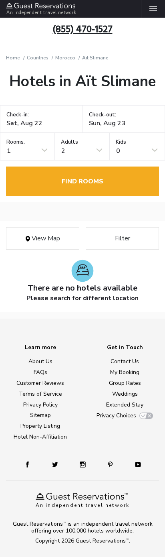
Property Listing (40, 426)
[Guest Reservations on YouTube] (135, 464)
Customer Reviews (40, 383)
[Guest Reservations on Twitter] (56, 464)
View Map (45, 238)
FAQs (40, 372)
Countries (37, 58)
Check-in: (17, 115)
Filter (122, 238)
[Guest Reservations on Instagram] (83, 464)
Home (13, 58)
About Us (40, 361)
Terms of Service (40, 394)
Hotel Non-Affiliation (40, 437)
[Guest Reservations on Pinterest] (111, 464)
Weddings (125, 394)
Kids (121, 142)
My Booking (124, 372)
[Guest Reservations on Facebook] (31, 464)
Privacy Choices (116, 415)
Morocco (65, 58)
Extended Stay (124, 405)
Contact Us (125, 361)
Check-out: (102, 115)
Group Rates (125, 383)
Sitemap (40, 415)
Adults (69, 142)
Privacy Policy (40, 405)
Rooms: (15, 142)
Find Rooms (82, 181)
